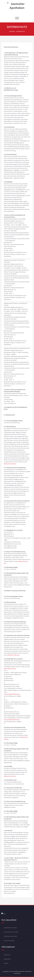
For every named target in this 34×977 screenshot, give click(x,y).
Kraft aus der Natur (9, 940)
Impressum (7, 955)
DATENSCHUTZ (20, 31)
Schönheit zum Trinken (10, 928)
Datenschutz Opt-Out (13, 655)
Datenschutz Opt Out (10, 464)
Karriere (6, 963)
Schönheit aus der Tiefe (10, 936)
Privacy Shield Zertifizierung (11, 694)
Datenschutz (7, 959)
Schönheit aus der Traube (11, 932)
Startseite (12, 31)
